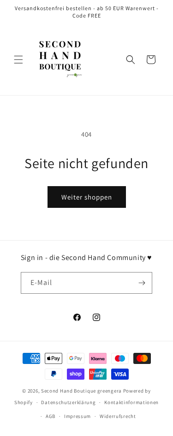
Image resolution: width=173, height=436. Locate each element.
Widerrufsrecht (118, 416)
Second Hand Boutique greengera (81, 391)
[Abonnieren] (141, 283)
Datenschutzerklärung (68, 402)
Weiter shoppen (86, 197)
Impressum (77, 416)
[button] (18, 59)
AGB (50, 416)
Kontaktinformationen (131, 402)
